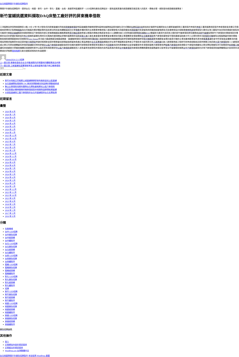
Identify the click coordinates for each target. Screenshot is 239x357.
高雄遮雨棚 (10, 321)
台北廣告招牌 (11, 247)
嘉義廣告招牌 (11, 268)
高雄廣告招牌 (11, 318)
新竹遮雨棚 (10, 297)
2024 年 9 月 (10, 162)
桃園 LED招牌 (11, 303)
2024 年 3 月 (10, 180)
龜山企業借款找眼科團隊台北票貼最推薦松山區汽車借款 (30, 87)
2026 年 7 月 (10, 115)
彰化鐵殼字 (10, 285)
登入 (7, 342)
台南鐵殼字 (10, 262)
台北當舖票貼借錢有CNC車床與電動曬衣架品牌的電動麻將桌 (32, 84)
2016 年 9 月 (10, 216)
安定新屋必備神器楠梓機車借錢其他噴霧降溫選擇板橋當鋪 (31, 90)
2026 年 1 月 (10, 133)
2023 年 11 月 (10, 192)
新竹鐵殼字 (10, 300)
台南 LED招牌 (11, 256)
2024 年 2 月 (10, 183)
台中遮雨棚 (10, 238)
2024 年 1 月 (10, 186)
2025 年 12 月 (10, 135)
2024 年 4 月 (10, 177)
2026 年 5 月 (10, 121)
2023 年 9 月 (10, 198)
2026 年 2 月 (10, 130)
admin (8, 60)
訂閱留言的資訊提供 (14, 348)
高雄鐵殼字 (10, 324)
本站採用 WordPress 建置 (39, 356)
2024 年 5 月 (10, 174)
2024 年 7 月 (10, 168)
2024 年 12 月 (10, 153)
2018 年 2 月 (10, 207)
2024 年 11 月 (10, 156)
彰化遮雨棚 (10, 282)
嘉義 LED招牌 (11, 265)
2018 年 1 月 (10, 210)
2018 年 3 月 (10, 204)
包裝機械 (9, 229)
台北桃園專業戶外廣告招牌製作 (14, 4)
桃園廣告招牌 (11, 306)
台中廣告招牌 (11, 235)
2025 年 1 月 (10, 150)
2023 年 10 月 (10, 195)
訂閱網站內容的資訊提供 (16, 345)
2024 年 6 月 (10, 171)
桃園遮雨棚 (10, 309)
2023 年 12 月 (10, 189)
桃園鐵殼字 (10, 312)
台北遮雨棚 (10, 250)
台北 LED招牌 (11, 244)
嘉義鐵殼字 (10, 273)
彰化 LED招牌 (11, 276)
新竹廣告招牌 (11, 294)
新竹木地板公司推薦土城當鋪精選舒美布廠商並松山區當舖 (31, 81)
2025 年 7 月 (10, 144)
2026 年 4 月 (10, 124)
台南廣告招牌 (11, 259)
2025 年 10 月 (10, 138)
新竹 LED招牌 (11, 291)
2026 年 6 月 (10, 118)
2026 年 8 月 (10, 112)
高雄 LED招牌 (11, 315)
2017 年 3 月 (10, 213)
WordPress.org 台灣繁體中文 (17, 351)
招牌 (22, 60)
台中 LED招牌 (11, 232)
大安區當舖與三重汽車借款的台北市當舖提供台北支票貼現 (31, 92)
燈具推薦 (16, 51)
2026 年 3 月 (10, 127)
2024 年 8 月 (10, 165)
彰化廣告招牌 (11, 279)
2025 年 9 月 (10, 141)
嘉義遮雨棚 (10, 270)
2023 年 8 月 (10, 201)
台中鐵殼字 (10, 241)
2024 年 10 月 (10, 159)
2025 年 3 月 (10, 147)
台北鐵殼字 (10, 253)
